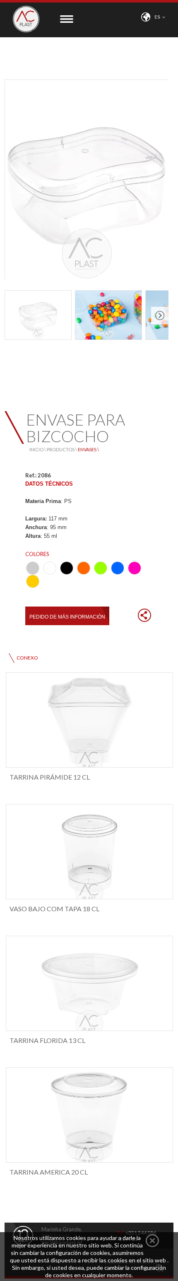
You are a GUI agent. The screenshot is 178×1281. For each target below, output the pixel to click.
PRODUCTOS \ (62, 449)
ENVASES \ (88, 449)
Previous (13, 315)
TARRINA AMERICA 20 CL (49, 1172)
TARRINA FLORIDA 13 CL (47, 1040)
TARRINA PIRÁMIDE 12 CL (50, 777)
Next (159, 315)
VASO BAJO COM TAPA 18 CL (54, 909)
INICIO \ (38, 449)
